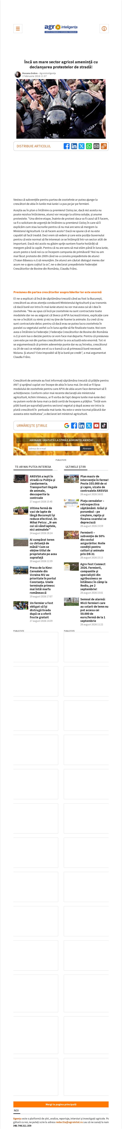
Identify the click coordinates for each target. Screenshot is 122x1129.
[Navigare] (17, 28)
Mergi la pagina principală (61, 1104)
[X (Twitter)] (82, 146)
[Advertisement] (61, 11)
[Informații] (104, 28)
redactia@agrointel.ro (69, 1122)
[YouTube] (96, 426)
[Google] (67, 426)
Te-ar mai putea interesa (33, 466)
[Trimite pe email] (96, 146)
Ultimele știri (75, 466)
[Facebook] (67, 146)
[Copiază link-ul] (104, 146)
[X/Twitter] (89, 426)
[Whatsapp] (89, 146)
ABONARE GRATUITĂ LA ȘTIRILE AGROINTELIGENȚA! (61, 440)
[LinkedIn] (74, 146)
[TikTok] (104, 426)
